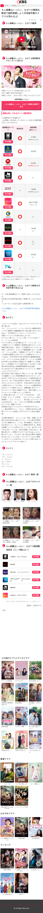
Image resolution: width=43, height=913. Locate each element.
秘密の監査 (5, 726)
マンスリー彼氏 (19, 726)
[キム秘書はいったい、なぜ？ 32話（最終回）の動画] (11, 532)
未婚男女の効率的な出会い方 (7, 703)
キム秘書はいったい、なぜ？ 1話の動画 (31, 541)
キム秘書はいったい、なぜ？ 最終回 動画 (11, 522)
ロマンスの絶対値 (7, 681)
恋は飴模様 (18, 703)
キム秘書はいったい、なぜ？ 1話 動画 (31, 522)
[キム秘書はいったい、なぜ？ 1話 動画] (31, 513)
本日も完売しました (35, 681)
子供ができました (20, 750)
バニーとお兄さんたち (35, 751)
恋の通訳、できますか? (35, 703)
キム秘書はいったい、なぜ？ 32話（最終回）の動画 (11, 541)
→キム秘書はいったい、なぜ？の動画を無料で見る (21, 105)
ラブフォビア (19, 681)
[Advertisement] (21, 632)
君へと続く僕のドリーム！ (35, 727)
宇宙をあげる (5, 750)
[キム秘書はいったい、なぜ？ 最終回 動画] (11, 513)
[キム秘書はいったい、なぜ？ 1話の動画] (31, 532)
